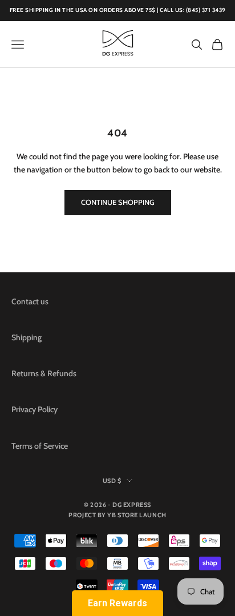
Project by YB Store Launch (117, 515)
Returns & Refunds (43, 373)
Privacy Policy (34, 409)
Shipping (26, 337)
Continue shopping (118, 202)
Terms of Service (39, 446)
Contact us (29, 301)
